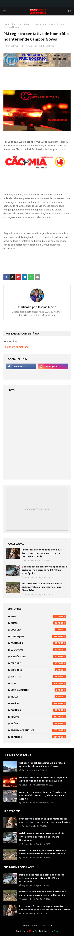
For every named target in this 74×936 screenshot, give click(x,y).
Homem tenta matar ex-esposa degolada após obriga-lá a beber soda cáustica (43, 779)
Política (34, 710)
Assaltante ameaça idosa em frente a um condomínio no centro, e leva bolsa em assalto (42, 795)
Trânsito (34, 736)
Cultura (34, 629)
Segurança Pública (34, 730)
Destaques (34, 636)
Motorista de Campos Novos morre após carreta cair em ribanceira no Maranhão (42, 587)
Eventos (34, 676)
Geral (34, 683)
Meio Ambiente (34, 690)
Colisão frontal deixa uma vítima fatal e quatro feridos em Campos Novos (42, 764)
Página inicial (9, 24)
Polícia (34, 703)
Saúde (34, 723)
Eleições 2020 (34, 656)
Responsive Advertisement (37, 508)
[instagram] (53, 366)
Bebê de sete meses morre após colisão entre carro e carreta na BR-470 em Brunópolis (44, 570)
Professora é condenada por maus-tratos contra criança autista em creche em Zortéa (42, 553)
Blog (56, 931)
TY (36, 931)
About (35, 925)
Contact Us (47, 925)
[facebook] (21, 366)
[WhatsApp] (21, 374)
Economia (34, 643)
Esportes (34, 669)
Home (26, 925)
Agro (34, 616)
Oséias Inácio (12, 45)
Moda (34, 696)
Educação (34, 649)
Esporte (34, 663)
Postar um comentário (16, 346)
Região (34, 716)
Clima (34, 623)
